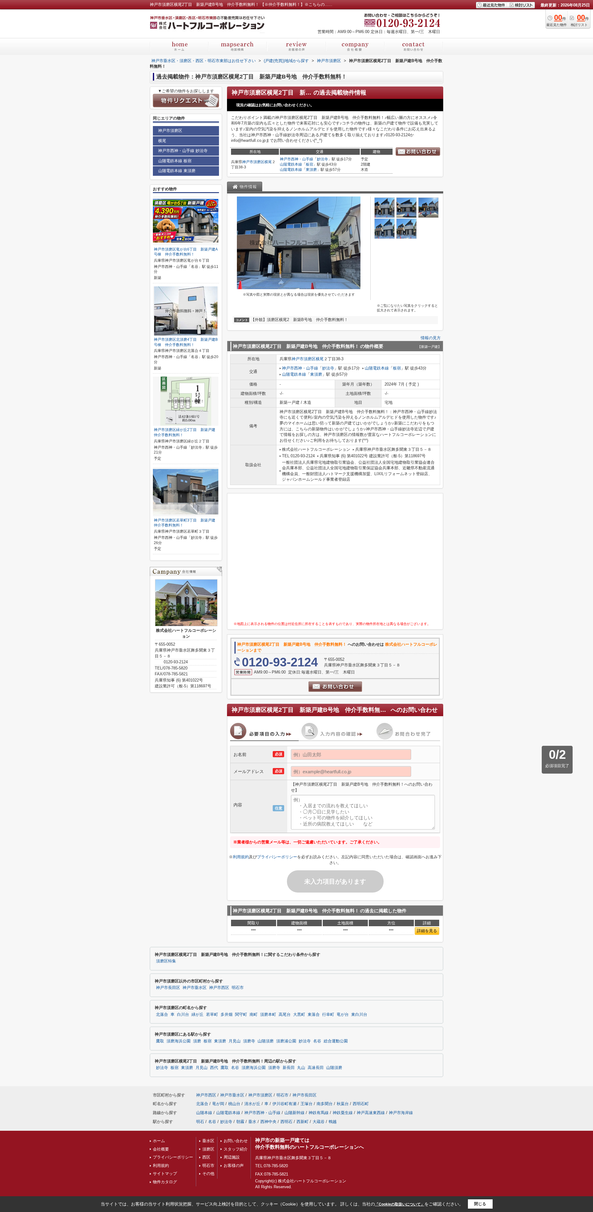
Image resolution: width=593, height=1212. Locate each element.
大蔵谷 (319, 1121)
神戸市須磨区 (253, 162)
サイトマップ (165, 1173)
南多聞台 (325, 1103)
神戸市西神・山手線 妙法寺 (183, 150)
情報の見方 (431, 338)
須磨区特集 (166, 961)
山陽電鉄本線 (291, 164)
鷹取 (160, 1041)
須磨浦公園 (286, 1041)
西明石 (286, 1121)
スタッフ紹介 (236, 1149)
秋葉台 (343, 1103)
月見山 (235, 1041)
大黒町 (299, 1014)
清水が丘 (252, 1103)
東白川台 (359, 1014)
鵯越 (333, 1121)
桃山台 (234, 1103)
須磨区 (208, 1149)
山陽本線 (204, 1112)
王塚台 (307, 1103)
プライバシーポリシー (277, 857)
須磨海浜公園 (178, 1041)
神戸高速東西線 (371, 1112)
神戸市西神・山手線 (296, 159)
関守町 (241, 1014)
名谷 (317, 1041)
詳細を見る (427, 930)
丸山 (301, 1068)
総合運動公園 (336, 1041)
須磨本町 (268, 1014)
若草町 (212, 1014)
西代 (214, 1068)
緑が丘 (197, 1014)
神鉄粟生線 (343, 1112)
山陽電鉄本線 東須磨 (177, 170)
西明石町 (361, 1103)
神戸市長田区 (168, 988)
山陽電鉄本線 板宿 (174, 160)
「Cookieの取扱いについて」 (399, 1204)
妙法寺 (322, 159)
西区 (206, 1157)
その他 (208, 1173)
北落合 (162, 1014)
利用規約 (241, 857)
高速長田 (316, 1068)
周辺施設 (232, 1157)
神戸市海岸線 (401, 1112)
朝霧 (240, 1121)
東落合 (314, 1014)
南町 (254, 1014)
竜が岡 (218, 1103)
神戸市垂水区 (195, 988)
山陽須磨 (266, 1041)
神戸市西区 (219, 988)
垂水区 (208, 1140)
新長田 (289, 1068)
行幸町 (328, 1014)
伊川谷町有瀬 (284, 1103)
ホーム (159, 1140)
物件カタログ (165, 1182)
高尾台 (285, 1014)
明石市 (238, 988)
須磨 (197, 1041)
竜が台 (343, 1014)
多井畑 (227, 1014)
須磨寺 (249, 1041)
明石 (200, 1121)
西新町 (302, 1121)
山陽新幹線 (294, 1112)
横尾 (268, 162)
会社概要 (161, 1149)
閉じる (480, 1203)
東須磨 (311, 169)
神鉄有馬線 (319, 1112)
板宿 (309, 164)
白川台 (183, 1014)
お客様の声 (234, 1165)
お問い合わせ (236, 1140)
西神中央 (268, 1121)
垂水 (252, 1121)
